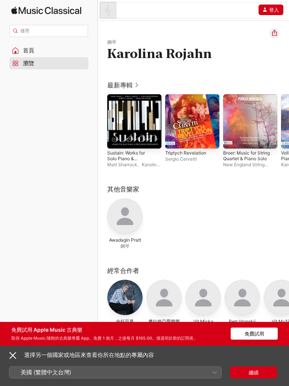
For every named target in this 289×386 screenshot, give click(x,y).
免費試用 (254, 334)
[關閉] (12, 355)
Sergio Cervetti (181, 159)
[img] (46, 10)
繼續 (254, 372)
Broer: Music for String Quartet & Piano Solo (246, 155)
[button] (49, 50)
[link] (123, 85)
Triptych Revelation (185, 153)
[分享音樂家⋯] (274, 33)
